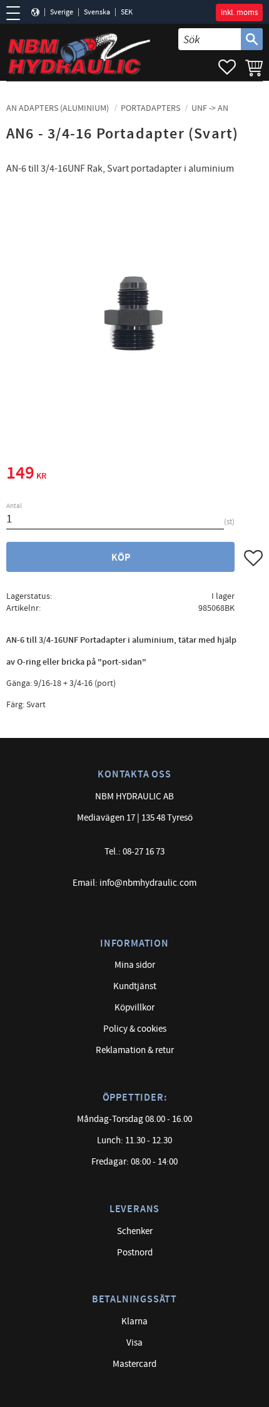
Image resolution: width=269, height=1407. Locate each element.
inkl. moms (239, 13)
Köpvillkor (134, 1008)
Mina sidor (134, 965)
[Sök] (252, 39)
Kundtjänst (134, 986)
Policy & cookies (134, 1029)
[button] (17, 13)
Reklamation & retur (135, 1050)
